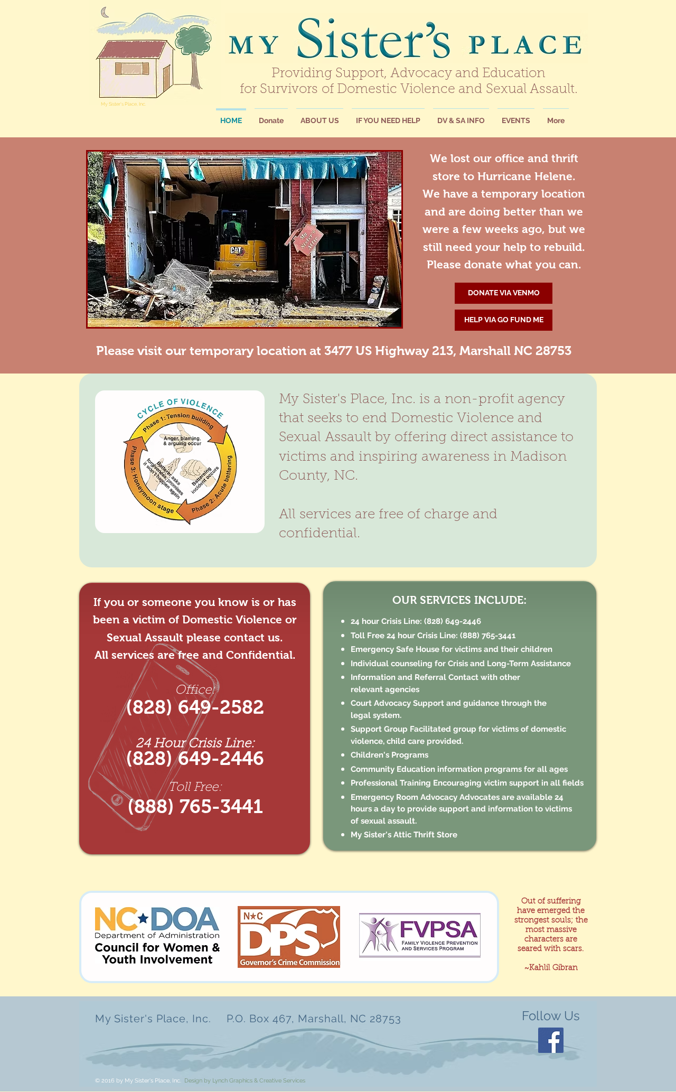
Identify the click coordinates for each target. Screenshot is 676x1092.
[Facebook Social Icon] (551, 1040)
